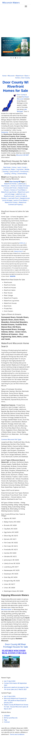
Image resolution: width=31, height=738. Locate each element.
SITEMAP (7, 716)
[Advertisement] (15, 20)
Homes (17, 78)
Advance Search (18, 251)
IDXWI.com (22, 243)
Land (19, 167)
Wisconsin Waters (11, 3)
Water (13, 169)
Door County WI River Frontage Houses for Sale (15, 645)
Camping (7, 174)
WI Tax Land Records (10, 718)
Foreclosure (24, 171)
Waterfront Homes (10, 184)
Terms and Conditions (17, 734)
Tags (5, 720)
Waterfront (19, 76)
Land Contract (14, 171)
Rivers (27, 76)
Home (4, 76)
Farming (5, 171)
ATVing (14, 174)
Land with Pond (13, 198)
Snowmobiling (22, 174)
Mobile (27, 169)
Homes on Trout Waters (18, 190)
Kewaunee (4, 132)
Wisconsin (11, 76)
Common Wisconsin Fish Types (11, 439)
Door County (25, 78)
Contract (7, 722)
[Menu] (26, 6)
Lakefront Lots (20, 194)
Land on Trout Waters (21, 200)
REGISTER (12, 276)
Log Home (20, 169)
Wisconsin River (6, 609)
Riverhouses (5, 186)
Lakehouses (22, 184)
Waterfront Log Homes (8, 192)
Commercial (6, 169)
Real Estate (7, 167)
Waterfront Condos (11, 202)
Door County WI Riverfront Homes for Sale (15, 86)
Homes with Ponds (10, 188)
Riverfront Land (9, 196)
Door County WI (14, 182)
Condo (24, 167)
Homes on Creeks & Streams (20, 186)
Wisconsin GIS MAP (22, 155)
